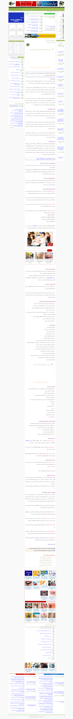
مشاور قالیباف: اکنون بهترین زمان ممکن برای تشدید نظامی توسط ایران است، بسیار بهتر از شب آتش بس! (45, 704)
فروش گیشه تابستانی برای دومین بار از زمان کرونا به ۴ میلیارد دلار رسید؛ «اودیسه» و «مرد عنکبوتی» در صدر (30, 697)
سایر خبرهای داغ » (11, 127)
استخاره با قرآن (20, 35)
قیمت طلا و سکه (20, 45)
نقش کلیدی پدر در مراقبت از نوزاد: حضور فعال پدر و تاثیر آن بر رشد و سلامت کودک (60, 120)
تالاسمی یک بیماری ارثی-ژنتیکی (45, 563)
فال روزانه (12, 35)
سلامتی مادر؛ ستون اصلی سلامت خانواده (60, 93)
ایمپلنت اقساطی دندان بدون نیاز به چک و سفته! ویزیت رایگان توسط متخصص (41, 548)
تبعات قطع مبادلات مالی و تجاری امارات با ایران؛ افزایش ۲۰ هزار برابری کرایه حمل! (46, 684)
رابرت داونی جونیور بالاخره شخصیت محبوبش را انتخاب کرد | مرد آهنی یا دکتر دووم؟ (17, 677)
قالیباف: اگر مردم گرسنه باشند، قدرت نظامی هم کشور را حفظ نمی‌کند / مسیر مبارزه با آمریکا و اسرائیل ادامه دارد (46, 693)
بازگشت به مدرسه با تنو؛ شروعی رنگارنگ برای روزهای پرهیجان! (60, 129)
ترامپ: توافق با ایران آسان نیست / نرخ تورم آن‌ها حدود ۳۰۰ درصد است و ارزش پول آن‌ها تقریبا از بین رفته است (58, 692)
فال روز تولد (14, 39)
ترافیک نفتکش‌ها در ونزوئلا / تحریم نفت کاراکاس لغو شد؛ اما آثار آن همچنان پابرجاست (45, 701)
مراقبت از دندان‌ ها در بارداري (47, 655)
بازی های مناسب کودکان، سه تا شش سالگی (44, 644)
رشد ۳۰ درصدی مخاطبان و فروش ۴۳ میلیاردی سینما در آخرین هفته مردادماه (16, 116)
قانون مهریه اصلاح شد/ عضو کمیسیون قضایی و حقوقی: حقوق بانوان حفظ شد (16, 126)
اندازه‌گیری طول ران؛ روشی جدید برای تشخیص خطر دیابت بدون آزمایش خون (17, 711)
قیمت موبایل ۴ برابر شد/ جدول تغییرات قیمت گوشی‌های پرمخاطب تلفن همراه (46, 686)
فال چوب (18, 38)
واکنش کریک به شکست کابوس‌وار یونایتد (17, 118)
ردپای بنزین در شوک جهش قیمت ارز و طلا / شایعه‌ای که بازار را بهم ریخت (16, 113)
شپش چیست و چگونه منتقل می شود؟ (14, 80)
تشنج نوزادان (17, 69)
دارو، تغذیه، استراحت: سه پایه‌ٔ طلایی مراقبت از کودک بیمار (33, 25)
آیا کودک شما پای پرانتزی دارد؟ (15, 58)
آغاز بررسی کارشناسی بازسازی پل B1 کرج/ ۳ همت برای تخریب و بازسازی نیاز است (45, 706)
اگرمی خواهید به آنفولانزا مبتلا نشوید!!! (45, 560)
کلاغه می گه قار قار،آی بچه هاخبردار (46, 649)
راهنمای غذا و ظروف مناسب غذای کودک (45, 633)
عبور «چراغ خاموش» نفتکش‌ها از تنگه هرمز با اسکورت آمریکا (14, 106)
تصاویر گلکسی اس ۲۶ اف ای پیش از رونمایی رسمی (17, 701)
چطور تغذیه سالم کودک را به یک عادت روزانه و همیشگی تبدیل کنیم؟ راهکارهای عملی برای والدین (60, 148)
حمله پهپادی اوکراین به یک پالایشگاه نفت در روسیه (46, 676)
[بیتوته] (11, 5)
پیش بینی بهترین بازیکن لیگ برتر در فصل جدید (17, 693)
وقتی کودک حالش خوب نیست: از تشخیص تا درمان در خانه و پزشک (32, 22)
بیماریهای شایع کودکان (56, 11)
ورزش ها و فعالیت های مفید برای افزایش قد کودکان (14, 84)
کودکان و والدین (62, 11)
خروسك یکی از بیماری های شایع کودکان (44, 565)
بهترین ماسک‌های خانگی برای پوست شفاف (17, 119)
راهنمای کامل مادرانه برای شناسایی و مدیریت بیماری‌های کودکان (33, 19)
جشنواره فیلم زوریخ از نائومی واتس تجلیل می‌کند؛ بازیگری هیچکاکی (30, 689)
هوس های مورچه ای (48, 652)
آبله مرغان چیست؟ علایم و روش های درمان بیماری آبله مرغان (14, 98)
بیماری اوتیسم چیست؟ (50, 40)
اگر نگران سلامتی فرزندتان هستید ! (14, 86)
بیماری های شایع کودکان (50, 42)
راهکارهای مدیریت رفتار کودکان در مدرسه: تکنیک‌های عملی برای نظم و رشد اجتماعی (60, 110)
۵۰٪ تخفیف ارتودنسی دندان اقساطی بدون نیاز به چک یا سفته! (43, 550)
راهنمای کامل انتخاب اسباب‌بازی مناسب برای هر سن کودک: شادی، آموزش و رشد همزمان (60, 138)
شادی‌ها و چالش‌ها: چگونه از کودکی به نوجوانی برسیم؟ (60, 60)
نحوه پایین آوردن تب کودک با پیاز (14, 72)
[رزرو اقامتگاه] (40, 36)
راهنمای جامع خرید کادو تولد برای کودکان (60, 77)
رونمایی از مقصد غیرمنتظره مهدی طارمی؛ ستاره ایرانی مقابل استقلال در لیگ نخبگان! (17, 695)
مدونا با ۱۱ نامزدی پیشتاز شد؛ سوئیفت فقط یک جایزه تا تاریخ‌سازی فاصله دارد (17, 681)
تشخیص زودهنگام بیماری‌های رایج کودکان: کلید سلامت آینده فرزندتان (32, 31)
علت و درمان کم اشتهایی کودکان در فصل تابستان (44, 630)
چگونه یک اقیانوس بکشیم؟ (60, 101)
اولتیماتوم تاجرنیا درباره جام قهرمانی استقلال (18, 689)
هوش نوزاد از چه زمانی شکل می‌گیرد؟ (60, 52)
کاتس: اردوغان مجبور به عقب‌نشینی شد (17, 114)
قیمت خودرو (20, 43)
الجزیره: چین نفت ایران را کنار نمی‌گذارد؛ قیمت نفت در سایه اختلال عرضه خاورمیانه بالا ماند (59, 683)
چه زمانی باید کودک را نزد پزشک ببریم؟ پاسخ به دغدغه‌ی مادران (32, 28)
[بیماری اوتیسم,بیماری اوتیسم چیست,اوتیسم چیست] (40, 239)
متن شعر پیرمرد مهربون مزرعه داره (46, 641)
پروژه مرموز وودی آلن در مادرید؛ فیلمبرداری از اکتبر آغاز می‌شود (30, 682)
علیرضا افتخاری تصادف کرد (19, 109)
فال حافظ (20, 28)
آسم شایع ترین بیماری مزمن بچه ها (45, 558)
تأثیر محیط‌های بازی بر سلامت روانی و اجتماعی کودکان (60, 85)
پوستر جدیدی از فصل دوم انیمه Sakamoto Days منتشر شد (31, 705)
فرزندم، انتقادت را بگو (48, 636)
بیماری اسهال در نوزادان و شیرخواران (45, 562)
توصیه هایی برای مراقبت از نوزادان (46, 638)
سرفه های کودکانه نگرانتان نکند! (14, 75)
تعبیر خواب (10, 38)
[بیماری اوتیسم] (40, 57)
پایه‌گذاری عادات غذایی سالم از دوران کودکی (60, 69)
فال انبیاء (12, 28)
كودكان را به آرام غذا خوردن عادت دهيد (14, 66)
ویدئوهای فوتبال (13, 45)
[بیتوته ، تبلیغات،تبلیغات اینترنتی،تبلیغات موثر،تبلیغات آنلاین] (26, 3)
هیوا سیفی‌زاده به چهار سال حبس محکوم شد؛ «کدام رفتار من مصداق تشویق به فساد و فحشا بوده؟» (17, 679)
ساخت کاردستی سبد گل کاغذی (60, 157)
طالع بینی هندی (22, 39)
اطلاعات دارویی (13, 43)
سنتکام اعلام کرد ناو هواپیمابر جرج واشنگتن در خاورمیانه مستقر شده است (46, 699)
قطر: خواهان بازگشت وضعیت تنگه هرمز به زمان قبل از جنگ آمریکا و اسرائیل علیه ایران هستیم (46, 696)
